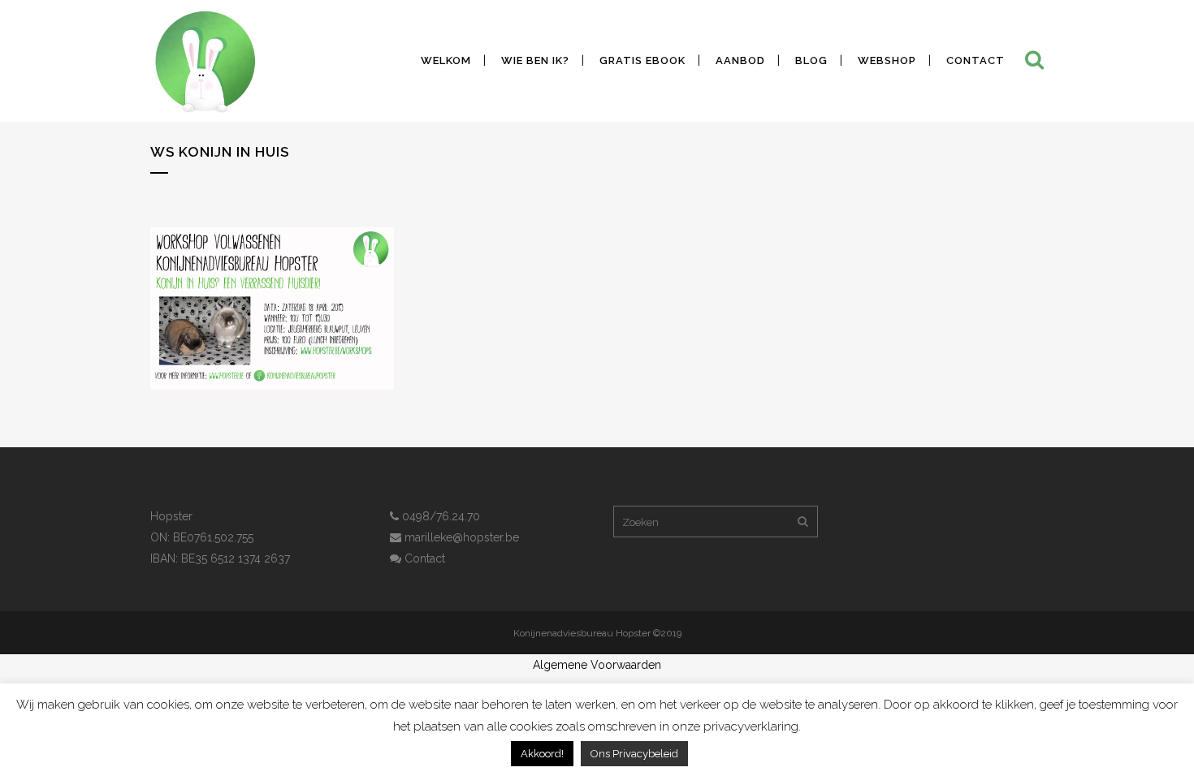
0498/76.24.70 (439, 516)
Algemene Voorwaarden (597, 664)
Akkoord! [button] (542, 754)
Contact (423, 558)
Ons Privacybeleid (634, 754)
